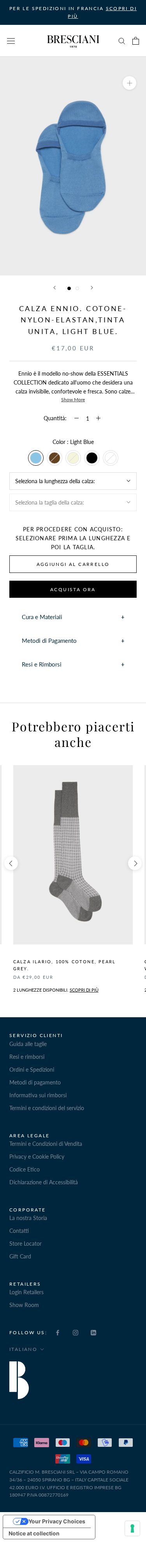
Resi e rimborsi (26, 1056)
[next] (135, 863)
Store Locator (25, 1243)
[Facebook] (57, 1332)
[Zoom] (129, 83)
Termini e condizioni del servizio (46, 1108)
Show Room (24, 1305)
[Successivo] (92, 287)
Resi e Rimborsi (42, 664)
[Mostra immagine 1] (69, 288)
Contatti (19, 1230)
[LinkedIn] (93, 1332)
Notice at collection (34, 1533)
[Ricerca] (121, 40)
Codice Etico (24, 1169)
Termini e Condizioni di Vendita (45, 1143)
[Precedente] (54, 287)
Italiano (23, 1349)
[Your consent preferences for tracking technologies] (132, 1528)
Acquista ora (73, 589)
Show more (73, 399)
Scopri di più (84, 989)
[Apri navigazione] (11, 41)
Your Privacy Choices (56, 1521)
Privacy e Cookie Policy (36, 1156)
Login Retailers (26, 1292)
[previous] (11, 863)
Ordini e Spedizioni (31, 1069)
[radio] (36, 458)
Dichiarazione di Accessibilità (43, 1182)
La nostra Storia (28, 1218)
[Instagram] (75, 1332)
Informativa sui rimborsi (38, 1095)
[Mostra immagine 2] (77, 288)
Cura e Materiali (42, 616)
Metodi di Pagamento (49, 640)
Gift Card (20, 1256)
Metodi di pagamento (35, 1082)
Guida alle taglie (28, 1044)
